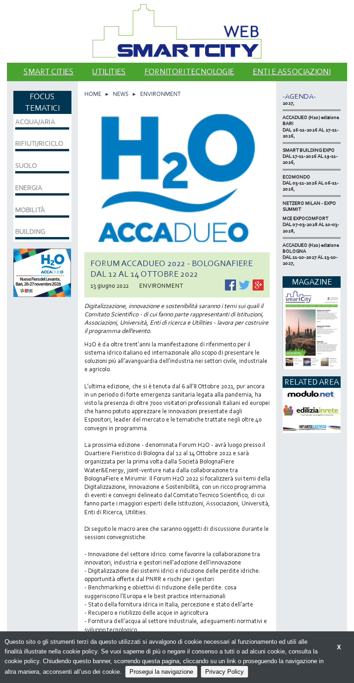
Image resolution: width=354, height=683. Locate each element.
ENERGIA (28, 188)
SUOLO (26, 165)
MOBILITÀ (30, 210)
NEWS (121, 93)
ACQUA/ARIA (35, 122)
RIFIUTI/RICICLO (39, 143)
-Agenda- (299, 96)
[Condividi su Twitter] (245, 284)
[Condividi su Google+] (258, 284)
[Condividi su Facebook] (231, 284)
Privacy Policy (224, 671)
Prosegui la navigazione (161, 671)
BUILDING (30, 231)
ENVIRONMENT (160, 93)
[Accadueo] (42, 271)
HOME (92, 93)
